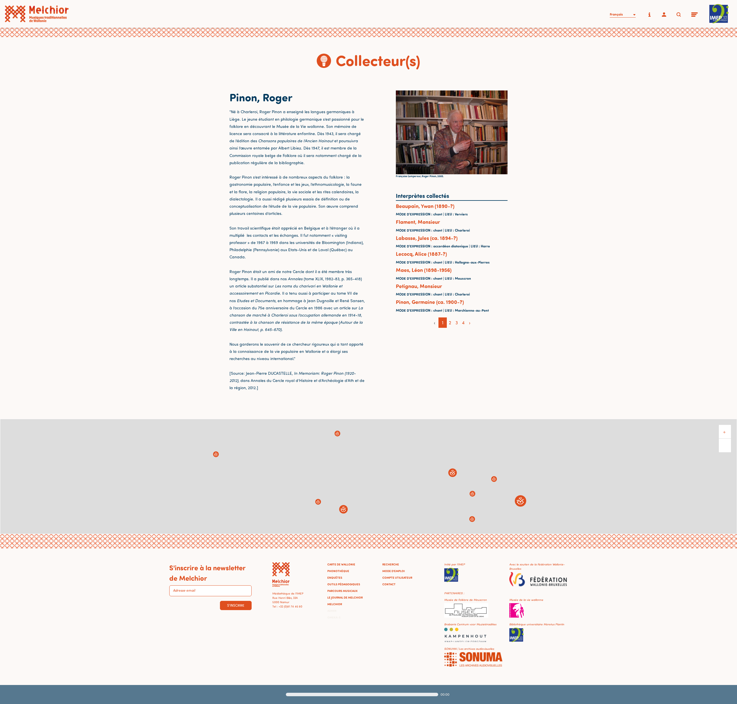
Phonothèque (338, 571)
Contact (389, 584)
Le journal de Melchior (345, 597)
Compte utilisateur (397, 578)
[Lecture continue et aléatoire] (484, 694)
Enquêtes (334, 578)
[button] (216, 454)
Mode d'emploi (393, 571)
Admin (332, 611)
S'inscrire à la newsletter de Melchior (207, 572)
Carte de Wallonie (341, 564)
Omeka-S (334, 617)
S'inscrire (235, 605)
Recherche (390, 564)
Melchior (334, 604)
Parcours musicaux (342, 591)
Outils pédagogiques (343, 584)
